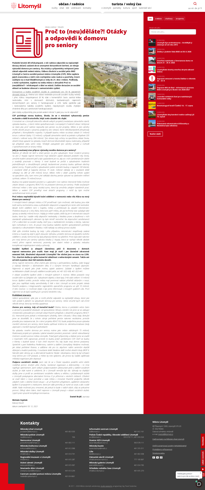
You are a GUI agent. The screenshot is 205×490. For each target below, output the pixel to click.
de (196, 8)
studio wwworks (106, 486)
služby (55, 7)
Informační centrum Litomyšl (103, 429)
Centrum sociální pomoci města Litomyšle (40, 474)
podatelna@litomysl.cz (28, 432)
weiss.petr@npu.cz (27, 465)
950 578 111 (139, 443)
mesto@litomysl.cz (165, 434)
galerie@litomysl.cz (96, 465)
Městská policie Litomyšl (32, 434)
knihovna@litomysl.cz (28, 448)
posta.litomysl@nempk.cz (30, 443)
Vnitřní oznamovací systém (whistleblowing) (169, 445)
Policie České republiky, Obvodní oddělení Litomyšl (113, 434)
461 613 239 (70, 471)
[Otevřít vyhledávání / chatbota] (195, 4)
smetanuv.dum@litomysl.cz (30, 471)
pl (199, 8)
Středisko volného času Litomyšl (104, 468)
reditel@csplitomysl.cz (28, 476)
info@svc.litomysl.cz (96, 471)
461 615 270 (139, 471)
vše (150, 19)
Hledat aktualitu (154, 28)
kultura (126, 7)
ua (189, 8)
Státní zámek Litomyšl (31, 462)
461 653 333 (70, 431)
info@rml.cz (24, 459)
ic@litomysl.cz (94, 432)
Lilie (91, 451)
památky (117, 7)
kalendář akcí (145, 7)
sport (134, 7)
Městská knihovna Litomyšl (33, 446)
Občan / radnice (50, 27)
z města (158, 19)
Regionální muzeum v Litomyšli (35, 457)
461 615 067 (70, 465)
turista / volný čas (126, 4)
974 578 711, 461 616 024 (134, 437)
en (192, 8)
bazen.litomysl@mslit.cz (98, 448)
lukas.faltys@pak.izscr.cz (98, 443)
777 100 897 (139, 459)
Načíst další (155, 134)
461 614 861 (70, 476)
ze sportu (180, 19)
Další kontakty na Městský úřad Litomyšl (168, 439)
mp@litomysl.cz (26, 437)
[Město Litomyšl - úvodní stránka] (22, 5)
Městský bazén (96, 446)
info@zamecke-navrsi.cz (98, 459)
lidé (67, 7)
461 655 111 (70, 443)
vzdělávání (76, 7)
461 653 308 (139, 454)
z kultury (168, 19)
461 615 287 (70, 459)
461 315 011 (139, 448)
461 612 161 (139, 431)
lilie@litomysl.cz (95, 454)
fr (201, 8)
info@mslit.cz (25, 454)
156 (73, 437)
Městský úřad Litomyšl (31, 429)
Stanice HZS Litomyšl (99, 440)
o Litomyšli (106, 7)
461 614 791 (70, 454)
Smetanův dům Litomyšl (32, 468)
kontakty (87, 7)
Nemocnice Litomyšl (30, 440)
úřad (61, 7)
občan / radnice (71, 4)
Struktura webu (158, 453)
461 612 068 (70, 448)
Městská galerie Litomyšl (101, 462)
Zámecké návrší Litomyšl (101, 457)
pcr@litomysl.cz (95, 437)
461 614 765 (139, 465)
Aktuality (61, 27)
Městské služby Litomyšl (32, 451)
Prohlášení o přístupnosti (162, 449)
